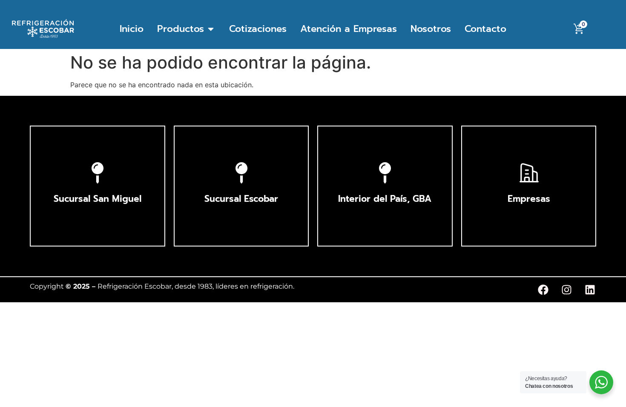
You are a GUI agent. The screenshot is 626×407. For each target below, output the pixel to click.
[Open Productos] (210, 29)
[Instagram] (566, 290)
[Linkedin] (589, 290)
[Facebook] (543, 290)
